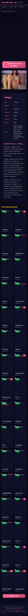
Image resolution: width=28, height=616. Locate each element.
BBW (16, 6)
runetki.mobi (23, 611)
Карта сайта (18, 608)
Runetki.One (7, 2)
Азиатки (21, 6)
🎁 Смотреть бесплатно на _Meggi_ (14, 64)
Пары (10, 6)
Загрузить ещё (14, 596)
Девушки (5, 6)
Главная (3, 11)
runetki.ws (11, 611)
